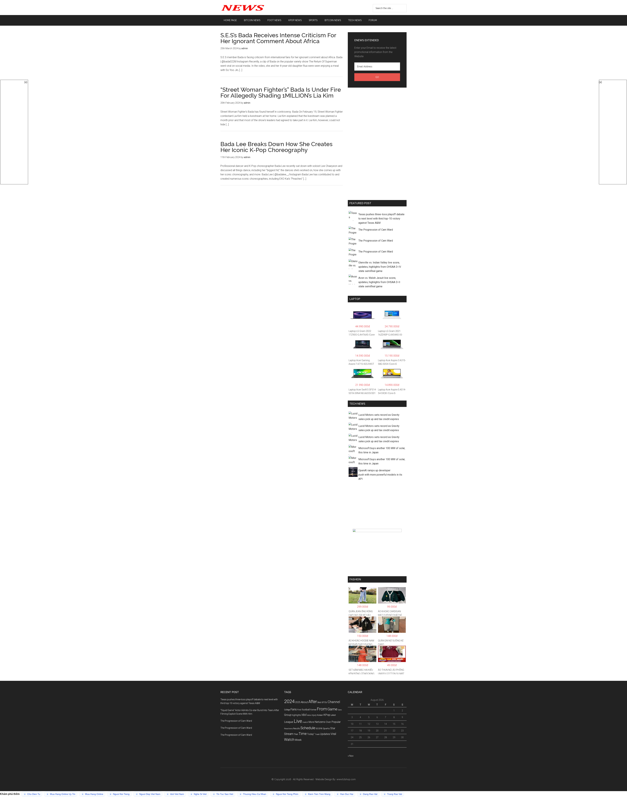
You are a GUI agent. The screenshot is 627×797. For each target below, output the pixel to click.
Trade (317, 734)
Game (332, 709)
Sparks (326, 728)
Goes (340, 710)
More (311, 722)
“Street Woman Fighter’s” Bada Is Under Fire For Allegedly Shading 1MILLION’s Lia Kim (280, 92)
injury (314, 715)
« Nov (351, 756)
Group (287, 714)
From (322, 708)
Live (298, 721)
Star (332, 728)
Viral (333, 734)
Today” (310, 734)
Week (298, 739)
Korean (320, 715)
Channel (334, 702)
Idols (309, 715)
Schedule (307, 728)
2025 (297, 702)
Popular (336, 721)
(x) (25, 82)
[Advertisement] (377, 143)
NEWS (251, 7)
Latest (333, 715)
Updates (325, 734)
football (306, 709)
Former (313, 710)
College (287, 710)
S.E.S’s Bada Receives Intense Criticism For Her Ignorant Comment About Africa (278, 38)
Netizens (320, 721)
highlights (296, 715)
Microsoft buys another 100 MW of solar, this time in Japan (381, 450)
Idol (304, 715)
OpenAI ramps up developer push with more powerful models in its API (380, 474)
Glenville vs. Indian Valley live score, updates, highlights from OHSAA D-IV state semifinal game (379, 267)
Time (303, 734)
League (288, 721)
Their (296, 734)
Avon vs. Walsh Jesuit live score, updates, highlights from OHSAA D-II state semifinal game (379, 282)
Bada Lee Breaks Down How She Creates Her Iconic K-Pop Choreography (276, 147)
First (299, 709)
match (305, 722)
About (304, 702)
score (319, 728)
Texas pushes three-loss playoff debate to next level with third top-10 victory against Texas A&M (381, 218)
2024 (289, 701)
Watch (289, 740)
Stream (288, 734)
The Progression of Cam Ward (375, 229)
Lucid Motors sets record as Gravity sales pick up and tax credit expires (378, 417)
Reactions (288, 728)
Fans (293, 709)
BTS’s (324, 702)
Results (296, 728)
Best (319, 702)
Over (328, 722)
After (312, 701)
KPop (326, 714)
